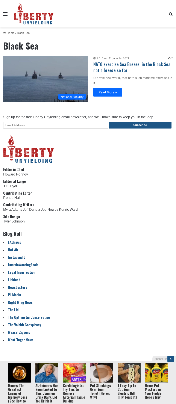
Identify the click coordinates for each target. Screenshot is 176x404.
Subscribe (140, 125)
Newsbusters (17, 287)
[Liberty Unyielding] (34, 13)
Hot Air (13, 249)
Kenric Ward (68, 209)
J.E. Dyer (102, 58)
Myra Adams (12, 209)
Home (10, 33)
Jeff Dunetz (31, 209)
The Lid (13, 309)
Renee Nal (11, 198)
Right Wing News (20, 302)
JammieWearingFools (23, 264)
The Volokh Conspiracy (24, 324)
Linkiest (14, 279)
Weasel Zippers (19, 332)
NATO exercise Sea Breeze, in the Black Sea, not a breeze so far (132, 67)
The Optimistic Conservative (29, 317)
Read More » (108, 92)
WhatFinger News (20, 339)
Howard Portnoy (15, 174)
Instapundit (16, 257)
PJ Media (14, 294)
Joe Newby (49, 209)
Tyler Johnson (14, 221)
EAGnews (14, 242)
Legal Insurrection (21, 272)
